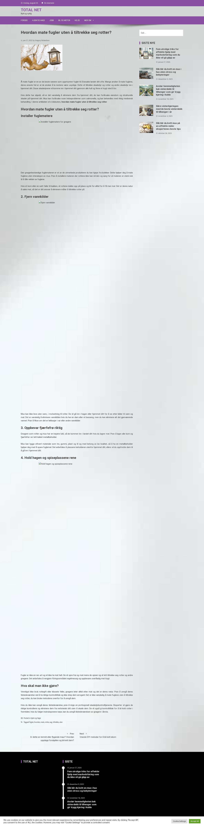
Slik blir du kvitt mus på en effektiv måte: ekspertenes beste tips (168, 126)
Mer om (87, 20)
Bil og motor (64, 20)
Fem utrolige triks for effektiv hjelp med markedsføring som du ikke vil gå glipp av (168, 53)
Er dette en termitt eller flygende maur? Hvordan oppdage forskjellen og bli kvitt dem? (52, 737)
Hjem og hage (38, 20)
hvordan (37, 722)
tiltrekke (56, 722)
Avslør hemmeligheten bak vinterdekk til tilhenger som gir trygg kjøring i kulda (168, 90)
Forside (24, 20)
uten (60, 722)
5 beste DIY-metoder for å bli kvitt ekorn (98, 735)
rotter (47, 722)
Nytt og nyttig (26, 13)
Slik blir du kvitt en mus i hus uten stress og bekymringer (168, 72)
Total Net (31, 10)
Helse (77, 20)
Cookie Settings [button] (179, 821)
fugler (31, 722)
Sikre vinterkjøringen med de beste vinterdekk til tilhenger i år (169, 109)
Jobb (51, 20)
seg (51, 722)
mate (42, 722)
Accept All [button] (195, 821)
